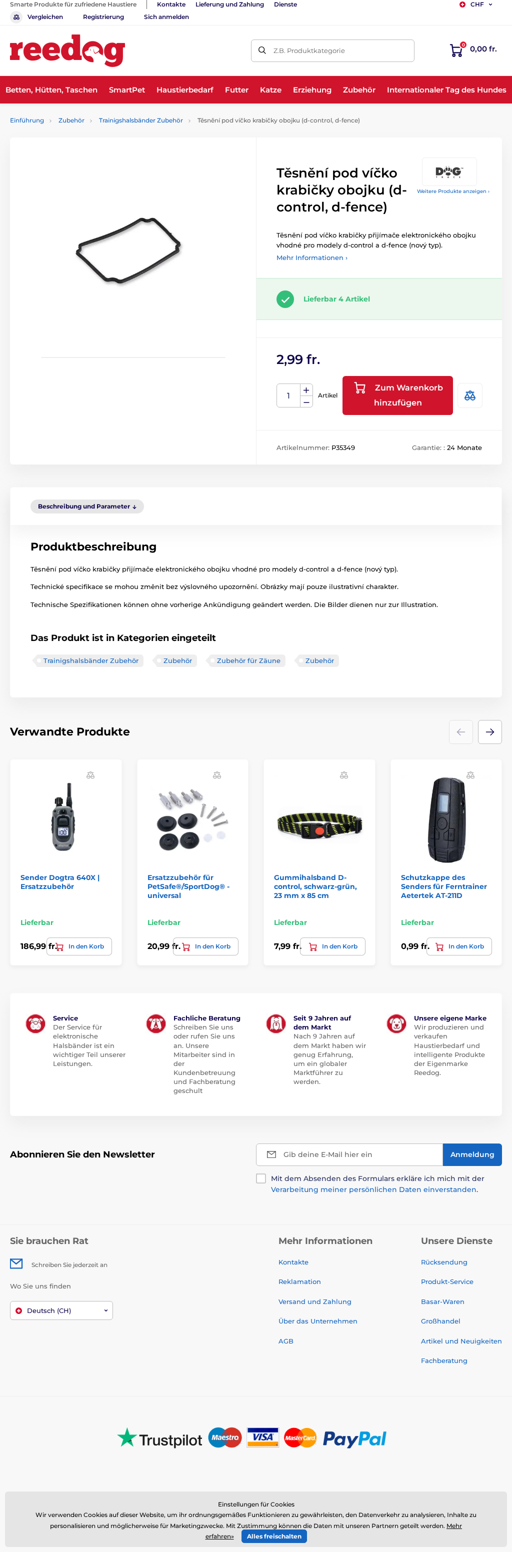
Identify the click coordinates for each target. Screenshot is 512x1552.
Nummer (288, 396)
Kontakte (171, 4)
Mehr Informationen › (312, 258)
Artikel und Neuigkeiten (461, 1341)
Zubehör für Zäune (248, 660)
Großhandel (440, 1321)
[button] (490, 732)
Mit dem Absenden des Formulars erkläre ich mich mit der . (377, 1184)
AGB (286, 1341)
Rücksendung (444, 1262)
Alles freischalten (274, 1536)
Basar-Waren (442, 1302)
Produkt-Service (447, 1282)
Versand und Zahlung (315, 1302)
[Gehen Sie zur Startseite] (67, 50)
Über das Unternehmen (318, 1321)
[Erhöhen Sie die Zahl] (306, 390)
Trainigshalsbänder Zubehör (141, 120)
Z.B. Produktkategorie (309, 50)
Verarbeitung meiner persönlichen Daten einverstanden (373, 1189)
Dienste (285, 4)
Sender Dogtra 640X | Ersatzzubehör (60, 882)
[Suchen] (262, 51)
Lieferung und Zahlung (230, 4)
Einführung (27, 120)
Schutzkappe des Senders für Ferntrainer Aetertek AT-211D (444, 886)
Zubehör (71, 120)
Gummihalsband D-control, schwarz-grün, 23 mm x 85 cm (315, 886)
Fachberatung (444, 1360)
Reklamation (299, 1282)
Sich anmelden (166, 16)
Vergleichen (45, 16)
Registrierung (103, 16)
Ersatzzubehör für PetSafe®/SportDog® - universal (189, 886)
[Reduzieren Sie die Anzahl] (306, 402)
